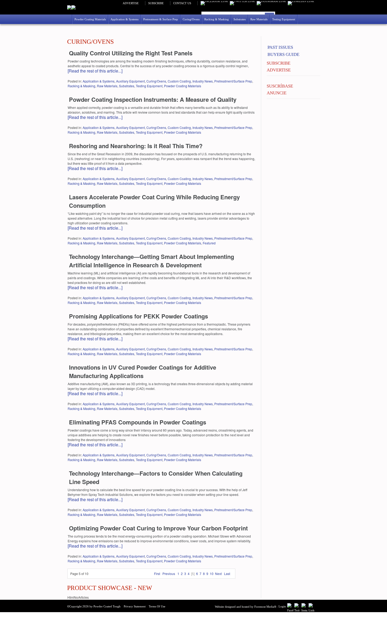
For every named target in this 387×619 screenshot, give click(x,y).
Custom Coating (179, 81)
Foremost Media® (265, 606)
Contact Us (182, 3)
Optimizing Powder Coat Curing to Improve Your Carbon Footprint (158, 528)
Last (227, 573)
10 (212, 573)
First (157, 573)
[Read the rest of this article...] (95, 71)
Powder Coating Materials (182, 86)
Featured (209, 243)
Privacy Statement (135, 606)
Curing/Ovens (156, 81)
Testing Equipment (149, 86)
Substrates (126, 86)
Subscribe (156, 3)
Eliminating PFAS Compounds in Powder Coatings (137, 422)
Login (282, 606)
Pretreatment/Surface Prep (233, 81)
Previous (168, 573)
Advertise (131, 3)
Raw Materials (107, 86)
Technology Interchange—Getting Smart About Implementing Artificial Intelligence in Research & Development (151, 260)
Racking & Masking (81, 86)
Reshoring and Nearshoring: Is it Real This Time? (135, 146)
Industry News (202, 81)
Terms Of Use (157, 606)
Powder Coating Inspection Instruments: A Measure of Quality (152, 99)
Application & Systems (99, 81)
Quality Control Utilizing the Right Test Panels (130, 53)
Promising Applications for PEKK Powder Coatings (138, 316)
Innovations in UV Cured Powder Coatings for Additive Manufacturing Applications (142, 371)
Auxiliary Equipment (130, 81)
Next (218, 573)
